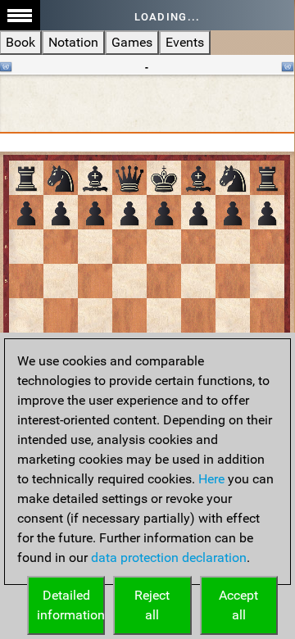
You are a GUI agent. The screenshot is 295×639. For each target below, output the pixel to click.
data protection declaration (169, 557)
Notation (73, 42)
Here (211, 479)
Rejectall (152, 605)
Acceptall (238, 605)
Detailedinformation (71, 605)
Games (131, 42)
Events (185, 42)
